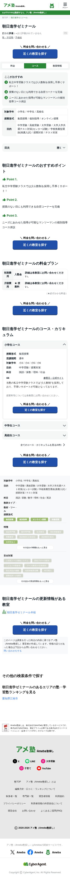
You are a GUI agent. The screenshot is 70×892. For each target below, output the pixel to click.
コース (35, 65)
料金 (12, 65)
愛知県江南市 (10, 698)
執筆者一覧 (11, 796)
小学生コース (12, 344)
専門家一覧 (28, 796)
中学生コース (12, 425)
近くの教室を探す (35, 53)
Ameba (21, 852)
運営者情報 (44, 796)
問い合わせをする (13, 650)
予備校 (18, 37)
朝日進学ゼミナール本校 (21, 612)
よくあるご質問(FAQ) (51, 810)
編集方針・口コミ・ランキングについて (35, 788)
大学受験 (50, 761)
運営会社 (12, 810)
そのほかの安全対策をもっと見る (35, 581)
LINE (32, 761)
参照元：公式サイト (53, 378)
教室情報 (57, 65)
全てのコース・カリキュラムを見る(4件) (41, 444)
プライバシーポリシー (14, 803)
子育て (27, 768)
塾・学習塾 (7, 37)
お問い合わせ (28, 810)
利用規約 (59, 796)
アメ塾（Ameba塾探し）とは (41, 781)
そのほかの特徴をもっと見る (35, 547)
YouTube (46, 768)
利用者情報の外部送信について (46, 803)
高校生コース (12, 435)
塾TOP (5, 17)
